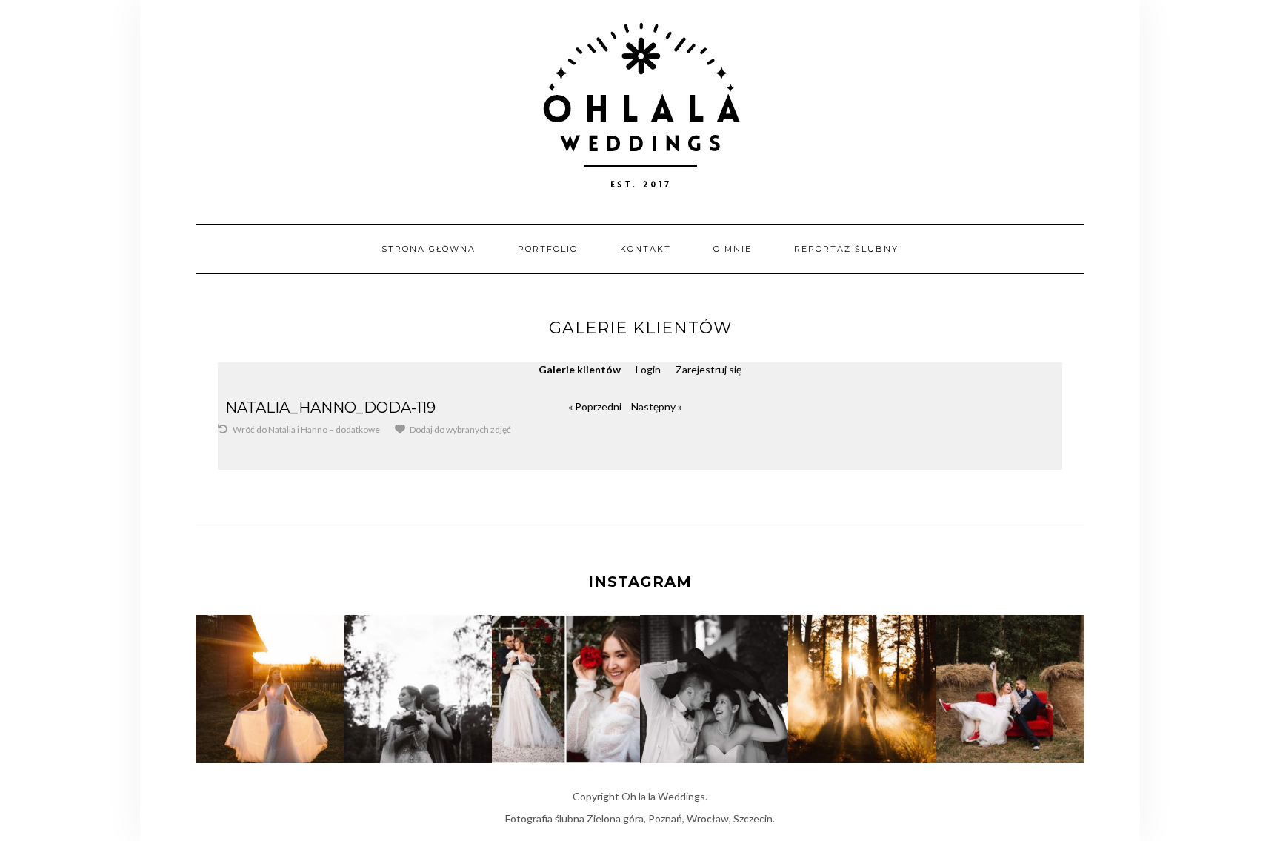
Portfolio (548, 249)
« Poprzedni (594, 406)
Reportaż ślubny (846, 249)
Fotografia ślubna (544, 818)
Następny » (656, 406)
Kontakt (645, 249)
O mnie (732, 249)
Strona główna (428, 249)
